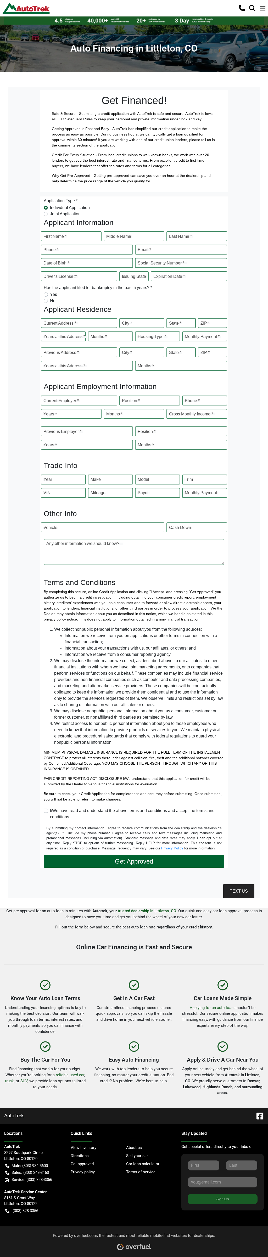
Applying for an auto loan (211, 1007)
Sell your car (137, 1155)
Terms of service (140, 1172)
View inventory (83, 1147)
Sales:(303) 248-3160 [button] (30, 1172)
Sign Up (222, 1199)
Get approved (82, 1164)
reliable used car (70, 1075)
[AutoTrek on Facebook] (258, 1116)
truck (9, 1081)
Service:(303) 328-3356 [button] (32, 1179)
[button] (242, 8)
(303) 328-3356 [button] (25, 1210)
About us (134, 1147)
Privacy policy (83, 1172)
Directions (80, 1155)
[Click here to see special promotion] (134, 20)
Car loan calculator (142, 1164)
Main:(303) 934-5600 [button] (30, 1165)
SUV (23, 1081)
